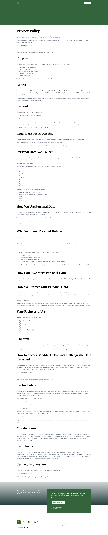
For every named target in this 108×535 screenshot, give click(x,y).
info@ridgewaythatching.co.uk (24, 45)
